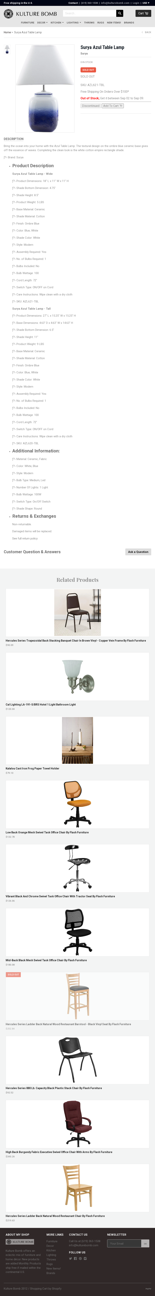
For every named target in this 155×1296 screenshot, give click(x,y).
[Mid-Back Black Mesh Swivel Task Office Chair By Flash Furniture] (78, 954)
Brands (129, 22)
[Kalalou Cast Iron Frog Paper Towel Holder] (77, 763)
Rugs (100, 22)
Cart (141, 13)
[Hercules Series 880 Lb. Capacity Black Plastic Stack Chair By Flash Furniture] (78, 1082)
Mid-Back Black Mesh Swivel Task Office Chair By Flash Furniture (46, 960)
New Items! (114, 22)
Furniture (27, 22)
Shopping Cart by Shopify (45, 1288)
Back (148, 32)
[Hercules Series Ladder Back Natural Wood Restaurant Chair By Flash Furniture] (78, 1210)
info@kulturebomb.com (115, 3)
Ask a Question (138, 552)
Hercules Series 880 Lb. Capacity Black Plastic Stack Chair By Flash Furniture (54, 1088)
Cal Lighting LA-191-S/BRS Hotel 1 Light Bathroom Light (41, 704)
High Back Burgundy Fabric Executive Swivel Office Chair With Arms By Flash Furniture (59, 1152)
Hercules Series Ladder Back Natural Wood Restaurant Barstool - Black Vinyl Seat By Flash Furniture (68, 1024)
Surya (84, 53)
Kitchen (56, 22)
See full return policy (25, 538)
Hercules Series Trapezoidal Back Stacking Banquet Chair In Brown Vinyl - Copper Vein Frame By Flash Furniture (76, 640)
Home (7, 32)
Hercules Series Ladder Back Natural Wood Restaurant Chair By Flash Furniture (55, 1216)
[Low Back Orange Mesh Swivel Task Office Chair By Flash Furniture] (78, 826)
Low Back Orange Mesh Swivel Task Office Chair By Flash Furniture (47, 832)
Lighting (73, 22)
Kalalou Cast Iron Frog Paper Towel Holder (32, 768)
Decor (41, 22)
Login (136, 3)
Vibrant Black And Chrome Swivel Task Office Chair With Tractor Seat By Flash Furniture (60, 896)
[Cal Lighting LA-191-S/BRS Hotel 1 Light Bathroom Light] (78, 699)
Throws (89, 22)
